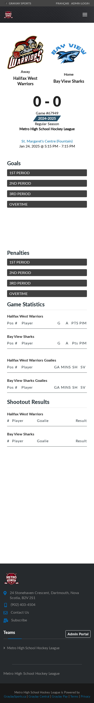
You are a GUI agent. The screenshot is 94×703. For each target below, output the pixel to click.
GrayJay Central (39, 696)
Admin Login (80, 3)
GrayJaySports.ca (15, 696)
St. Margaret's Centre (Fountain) (47, 141)
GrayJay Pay (60, 696)
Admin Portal (78, 633)
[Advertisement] (47, 228)
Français (63, 3)
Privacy (85, 696)
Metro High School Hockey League (33, 648)
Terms (74, 696)
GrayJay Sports (19, 3)
